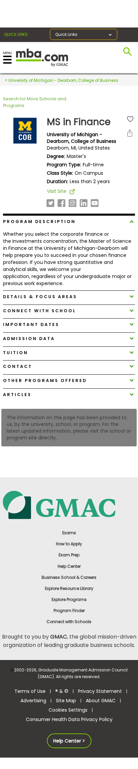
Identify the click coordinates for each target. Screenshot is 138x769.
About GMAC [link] (101, 700)
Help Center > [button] (69, 740)
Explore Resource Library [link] (69, 588)
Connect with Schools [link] (69, 621)
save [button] (130, 119)
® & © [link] (61, 691)
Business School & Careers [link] (69, 577)
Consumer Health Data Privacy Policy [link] (69, 719)
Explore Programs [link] (69, 599)
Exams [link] (69, 533)
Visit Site (56, 191)
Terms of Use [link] (30, 691)
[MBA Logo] (42, 57)
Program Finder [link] (69, 610)
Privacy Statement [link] (100, 691)
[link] (69, 504)
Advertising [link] (33, 700)
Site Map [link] (66, 700)
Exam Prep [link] (69, 555)
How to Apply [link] (69, 544)
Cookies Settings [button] (68, 710)
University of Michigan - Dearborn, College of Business (62, 80)
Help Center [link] (69, 566)
